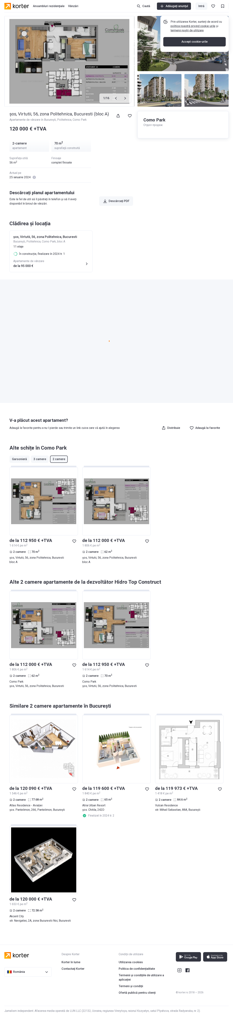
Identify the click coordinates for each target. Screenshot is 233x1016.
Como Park (80, 119)
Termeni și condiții (131, 986)
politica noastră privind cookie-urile (193, 26)
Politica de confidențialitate (137, 968)
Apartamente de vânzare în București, (33, 119)
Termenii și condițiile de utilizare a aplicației (141, 977)
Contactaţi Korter (73, 968)
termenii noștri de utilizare (187, 30)
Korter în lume (71, 962)
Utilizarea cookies (131, 962)
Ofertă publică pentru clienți (137, 992)
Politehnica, (65, 119)
